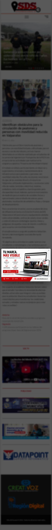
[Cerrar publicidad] (47, 252)
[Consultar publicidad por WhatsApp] (11, 272)
